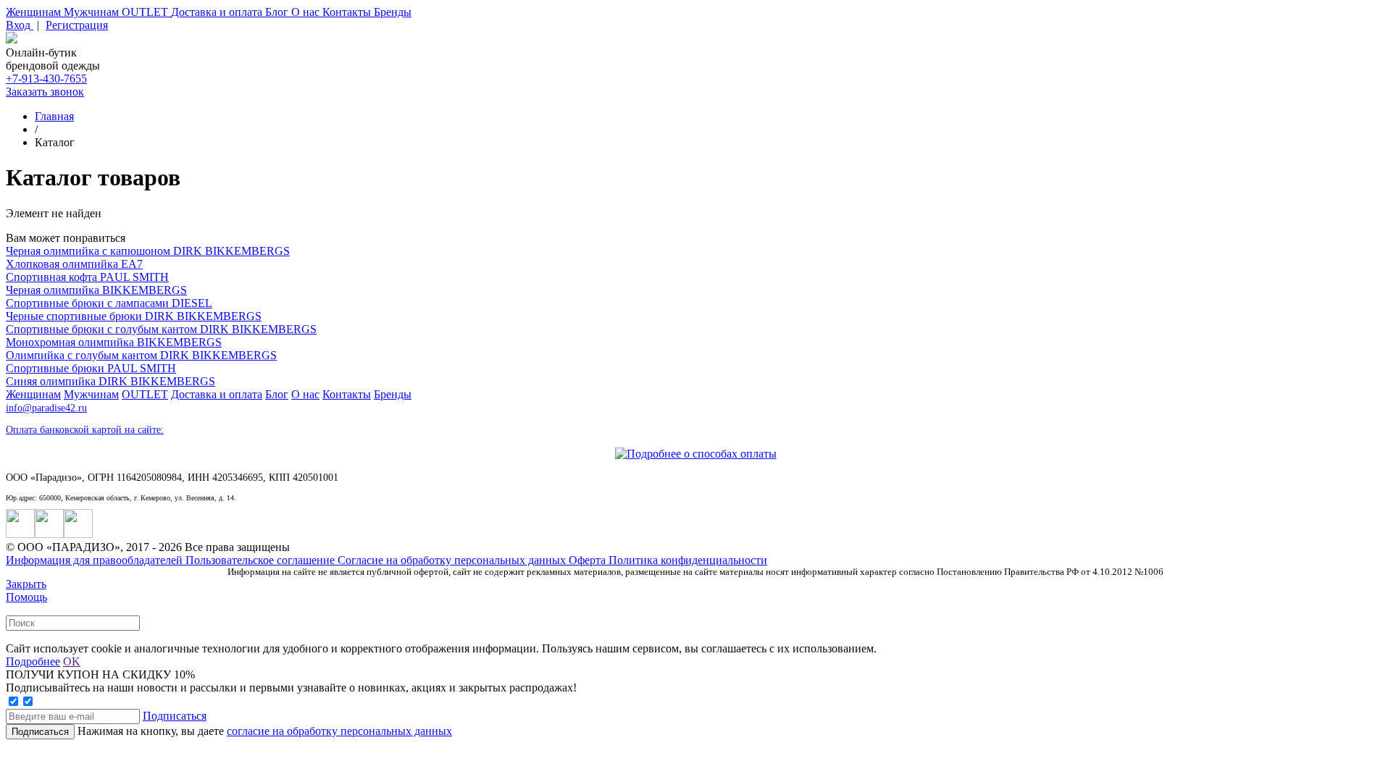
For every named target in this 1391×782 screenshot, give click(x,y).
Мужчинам (93, 12)
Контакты (348, 12)
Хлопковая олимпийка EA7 (74, 264)
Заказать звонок (45, 91)
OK (71, 661)
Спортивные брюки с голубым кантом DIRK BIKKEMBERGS (161, 329)
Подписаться (174, 716)
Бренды (393, 12)
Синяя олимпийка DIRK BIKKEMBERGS (110, 381)
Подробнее (33, 661)
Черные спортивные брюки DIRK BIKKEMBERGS (134, 316)
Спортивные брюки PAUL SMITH (91, 368)
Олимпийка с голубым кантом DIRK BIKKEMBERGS (141, 355)
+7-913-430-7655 (46, 78)
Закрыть (26, 584)
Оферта (589, 560)
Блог (278, 12)
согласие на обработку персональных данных (339, 731)
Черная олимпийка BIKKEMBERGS (96, 290)
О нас (306, 12)
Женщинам (35, 12)
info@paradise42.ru (46, 408)
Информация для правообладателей (95, 560)
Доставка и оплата (218, 12)
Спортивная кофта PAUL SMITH (87, 277)
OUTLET (146, 12)
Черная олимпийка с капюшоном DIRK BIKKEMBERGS (148, 251)
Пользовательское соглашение (261, 560)
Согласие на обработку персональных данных (453, 560)
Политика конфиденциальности (688, 560)
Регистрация (77, 25)
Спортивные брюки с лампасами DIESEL (109, 303)
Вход (19, 25)
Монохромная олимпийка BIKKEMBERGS (114, 342)
